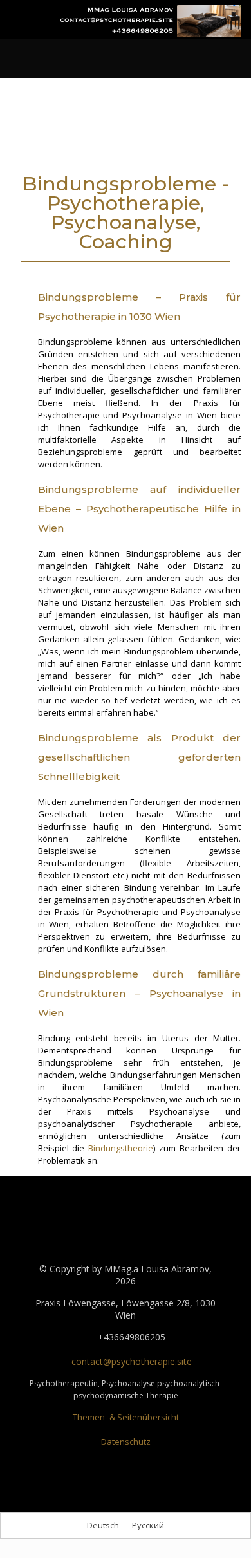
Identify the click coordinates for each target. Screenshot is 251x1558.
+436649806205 (130, 1337)
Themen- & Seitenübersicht (126, 1417)
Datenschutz (126, 1441)
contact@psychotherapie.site (130, 1361)
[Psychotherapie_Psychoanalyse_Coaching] (150, 19)
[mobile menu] (17, 30)
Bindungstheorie (120, 1148)
